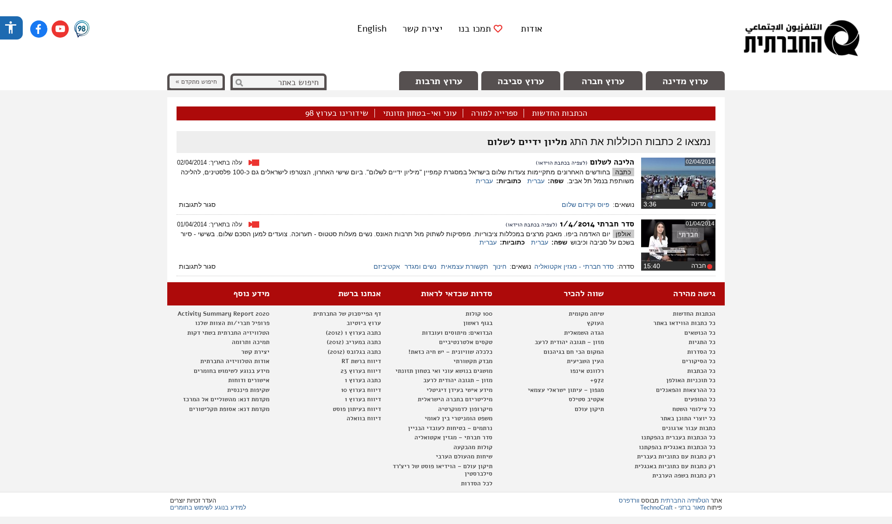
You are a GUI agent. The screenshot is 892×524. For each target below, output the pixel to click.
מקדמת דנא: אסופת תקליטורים (229, 409)
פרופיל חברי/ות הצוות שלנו (232, 323)
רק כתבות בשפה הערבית (683, 475)
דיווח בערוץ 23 (361, 371)
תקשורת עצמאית (464, 266)
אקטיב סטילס (586, 399)
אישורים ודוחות (248, 380)
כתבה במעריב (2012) (354, 342)
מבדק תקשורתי (472, 361)
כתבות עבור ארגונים (688, 428)
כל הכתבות (701, 371)
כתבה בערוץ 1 (363, 380)
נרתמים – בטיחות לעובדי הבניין (450, 428)
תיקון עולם (589, 409)
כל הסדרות (701, 352)
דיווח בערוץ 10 (361, 390)
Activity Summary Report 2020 (223, 314)
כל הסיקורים (698, 361)
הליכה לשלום (612, 162)
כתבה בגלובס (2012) (354, 352)
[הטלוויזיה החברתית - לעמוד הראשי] (801, 39)
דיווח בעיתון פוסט (357, 409)
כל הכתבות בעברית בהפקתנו (678, 437)
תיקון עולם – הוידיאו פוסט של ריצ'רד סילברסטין (442, 470)
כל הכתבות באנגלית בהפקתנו (677, 447)
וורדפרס (629, 500)
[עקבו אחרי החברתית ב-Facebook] (38, 29)
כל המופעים (699, 399)
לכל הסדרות (476, 483)
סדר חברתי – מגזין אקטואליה (453, 437)
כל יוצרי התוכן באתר (687, 418)
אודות (531, 28)
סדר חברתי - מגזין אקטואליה (574, 266)
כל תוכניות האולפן (690, 380)
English (372, 28)
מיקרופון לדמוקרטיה (465, 409)
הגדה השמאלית (584, 333)
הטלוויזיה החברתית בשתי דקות (228, 333)
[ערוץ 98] (82, 29)
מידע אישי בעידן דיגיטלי (459, 390)
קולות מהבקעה (472, 447)
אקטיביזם (387, 266)
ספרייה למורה (494, 113)
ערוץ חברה (603, 81)
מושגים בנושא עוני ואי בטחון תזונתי (443, 371)
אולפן (623, 234)
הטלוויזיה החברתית (685, 500)
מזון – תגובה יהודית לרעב (569, 342)
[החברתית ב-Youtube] (60, 29)
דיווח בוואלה (364, 418)
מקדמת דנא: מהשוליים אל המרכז (226, 399)
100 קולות (479, 314)
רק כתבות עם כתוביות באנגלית (675, 466)
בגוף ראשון (477, 323)
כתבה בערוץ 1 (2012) (353, 333)
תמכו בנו (474, 28)
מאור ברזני (691, 507)
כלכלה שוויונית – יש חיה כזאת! (450, 352)
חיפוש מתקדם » (196, 81)
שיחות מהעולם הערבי (464, 456)
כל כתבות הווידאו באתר (684, 323)
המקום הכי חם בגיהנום (574, 352)
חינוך (499, 266)
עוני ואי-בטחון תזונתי (420, 113)
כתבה (623, 172)
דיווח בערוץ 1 (363, 399)
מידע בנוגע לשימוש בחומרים (231, 371)
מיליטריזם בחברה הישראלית (455, 399)
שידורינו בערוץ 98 (336, 113)
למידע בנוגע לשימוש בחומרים (208, 507)
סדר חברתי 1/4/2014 (597, 224)
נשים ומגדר (420, 266)
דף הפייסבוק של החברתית (347, 314)
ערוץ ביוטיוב (364, 323)
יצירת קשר (422, 28)
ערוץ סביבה (521, 81)
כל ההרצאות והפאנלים (685, 390)
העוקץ (595, 323)
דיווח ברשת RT (361, 361)
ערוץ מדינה (685, 81)
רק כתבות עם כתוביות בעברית (676, 456)
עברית (535, 181)
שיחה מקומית (586, 314)
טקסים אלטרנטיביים (465, 342)
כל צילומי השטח (693, 409)
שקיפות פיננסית (248, 390)
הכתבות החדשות (559, 113)
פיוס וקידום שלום (586, 204)
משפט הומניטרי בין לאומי (458, 418)
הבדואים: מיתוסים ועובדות (457, 333)
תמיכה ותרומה (250, 342)
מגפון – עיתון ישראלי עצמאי (566, 390)
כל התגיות (702, 342)
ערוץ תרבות (438, 81)
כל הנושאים (699, 333)
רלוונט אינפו (587, 371)
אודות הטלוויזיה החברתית (234, 361)
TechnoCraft (656, 507)
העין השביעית (585, 361)
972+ (597, 380)
